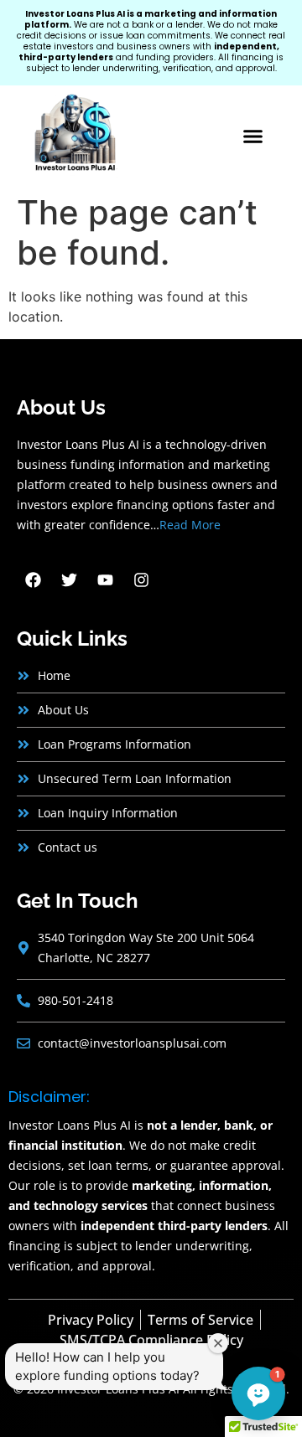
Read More (190, 525)
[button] (253, 136)
